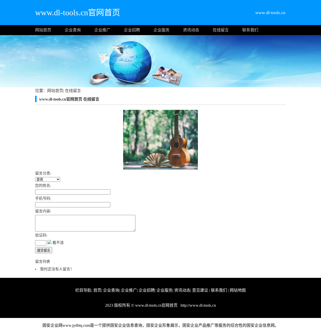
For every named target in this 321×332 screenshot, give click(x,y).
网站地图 (238, 290)
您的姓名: (43, 186)
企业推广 (102, 30)
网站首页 (43, 30)
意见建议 (200, 290)
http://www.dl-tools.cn (198, 305)
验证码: (41, 235)
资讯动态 (191, 30)
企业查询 (73, 30)
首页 (97, 290)
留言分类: (43, 173)
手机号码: (43, 198)
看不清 (58, 243)
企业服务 (161, 30)
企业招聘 (132, 30)
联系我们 (250, 30)
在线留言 (221, 30)
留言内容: (43, 211)
